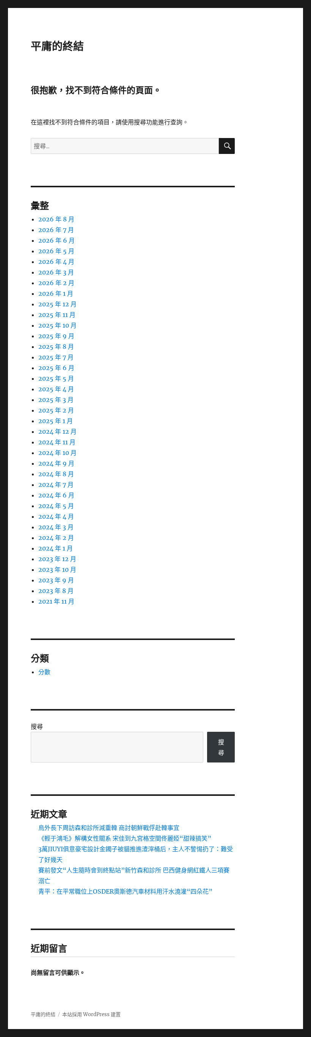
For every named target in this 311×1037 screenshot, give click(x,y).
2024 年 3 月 (56, 527)
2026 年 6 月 (56, 240)
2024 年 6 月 (56, 495)
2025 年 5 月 (56, 378)
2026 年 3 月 (56, 272)
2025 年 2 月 (56, 410)
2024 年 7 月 (56, 484)
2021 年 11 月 (56, 601)
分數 (44, 672)
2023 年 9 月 (56, 580)
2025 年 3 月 (56, 399)
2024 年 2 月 (56, 537)
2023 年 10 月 (57, 569)
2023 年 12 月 (57, 559)
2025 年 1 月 (55, 421)
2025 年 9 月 (56, 336)
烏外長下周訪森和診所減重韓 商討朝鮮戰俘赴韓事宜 (108, 827)
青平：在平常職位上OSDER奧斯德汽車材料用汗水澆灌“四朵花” (125, 891)
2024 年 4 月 (56, 516)
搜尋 (37, 726)
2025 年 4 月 (56, 389)
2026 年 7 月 (56, 230)
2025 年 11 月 (56, 314)
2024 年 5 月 (56, 506)
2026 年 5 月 (56, 251)
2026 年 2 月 (56, 283)
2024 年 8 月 (56, 474)
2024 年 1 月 (55, 548)
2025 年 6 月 (56, 368)
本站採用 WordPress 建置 (91, 1014)
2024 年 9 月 (56, 463)
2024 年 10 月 (57, 453)
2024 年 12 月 (57, 431)
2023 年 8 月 (56, 591)
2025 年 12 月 (57, 304)
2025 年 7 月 (56, 357)
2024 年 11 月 (56, 442)
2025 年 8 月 (56, 346)
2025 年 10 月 (57, 325)
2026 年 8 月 (56, 219)
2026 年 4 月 (56, 261)
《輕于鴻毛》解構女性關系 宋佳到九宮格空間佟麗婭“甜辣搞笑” (124, 838)
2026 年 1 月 (55, 293)
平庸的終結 (57, 46)
